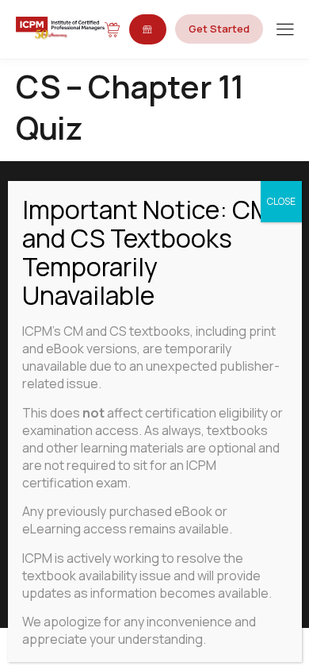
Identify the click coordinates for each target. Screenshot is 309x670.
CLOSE (281, 201)
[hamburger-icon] (285, 30)
